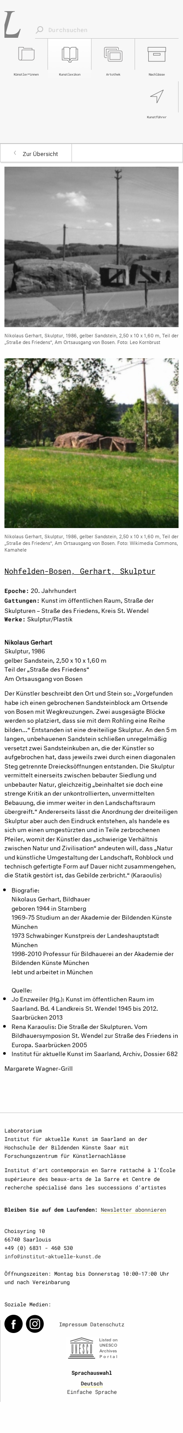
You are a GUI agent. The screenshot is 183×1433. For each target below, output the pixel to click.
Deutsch (92, 1383)
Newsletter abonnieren (133, 1209)
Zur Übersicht (40, 152)
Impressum (73, 1324)
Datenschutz (107, 1324)
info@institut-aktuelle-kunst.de (52, 1256)
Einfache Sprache (92, 1391)
